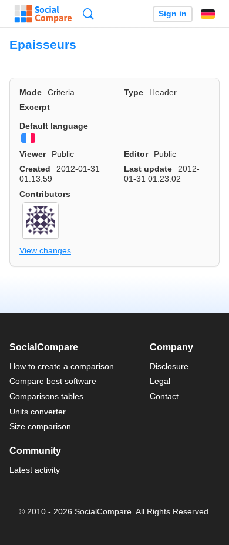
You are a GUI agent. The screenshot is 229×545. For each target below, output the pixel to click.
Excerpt (34, 107)
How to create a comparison (61, 366)
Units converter (37, 411)
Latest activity (34, 469)
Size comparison (40, 426)
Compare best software (52, 381)
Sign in (173, 13)
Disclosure (169, 366)
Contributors (44, 194)
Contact (164, 396)
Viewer (32, 154)
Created (34, 168)
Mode (30, 92)
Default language (53, 126)
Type (133, 92)
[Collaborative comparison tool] (43, 14)
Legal (160, 381)
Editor (136, 154)
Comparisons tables (46, 396)
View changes (45, 250)
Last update (148, 168)
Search (88, 13)
